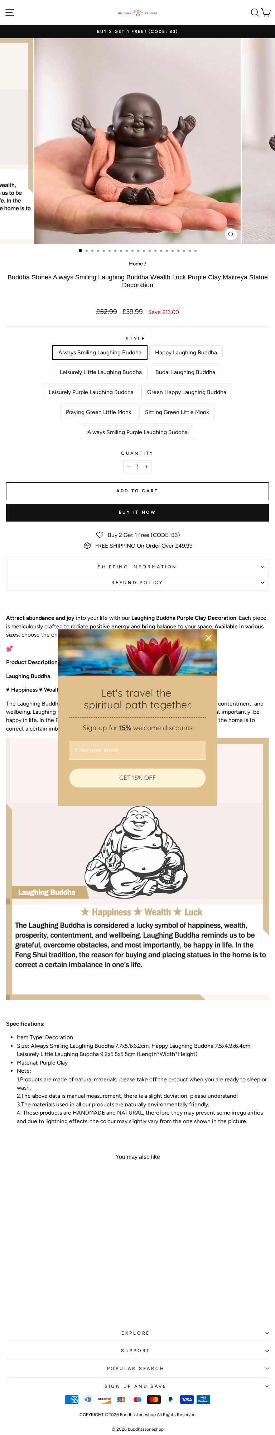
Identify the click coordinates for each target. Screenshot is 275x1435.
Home (136, 263)
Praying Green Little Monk (98, 412)
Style (136, 338)
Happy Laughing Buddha (186, 352)
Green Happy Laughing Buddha (186, 392)
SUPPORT (135, 1350)
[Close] (208, 637)
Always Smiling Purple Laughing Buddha (137, 432)
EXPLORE (135, 1333)
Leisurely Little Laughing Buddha (101, 372)
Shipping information (137, 566)
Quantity (137, 453)
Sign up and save (136, 1386)
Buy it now (137, 512)
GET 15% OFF (137, 778)
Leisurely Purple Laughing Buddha (91, 392)
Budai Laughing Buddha (185, 372)
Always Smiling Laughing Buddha (99, 352)
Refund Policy (137, 582)
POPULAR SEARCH (136, 1368)
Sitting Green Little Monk (177, 412)
